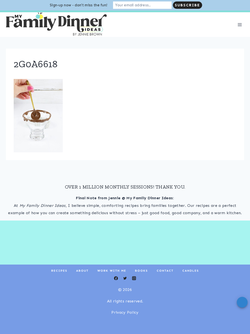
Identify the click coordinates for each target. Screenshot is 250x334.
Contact (165, 281)
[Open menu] (239, 35)
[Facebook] (10, 17)
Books (141, 281)
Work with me (111, 281)
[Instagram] (28, 17)
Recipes (59, 281)
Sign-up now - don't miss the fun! (78, 5)
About (82, 281)
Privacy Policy (124, 323)
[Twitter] (19, 17)
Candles (190, 281)
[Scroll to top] (239, 315)
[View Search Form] (241, 17)
